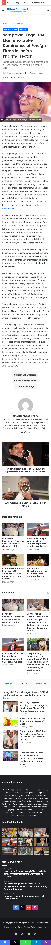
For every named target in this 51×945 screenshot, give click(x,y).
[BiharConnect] (18, 9)
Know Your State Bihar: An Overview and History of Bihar (32, 721)
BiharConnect (43, 923)
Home (7, 23)
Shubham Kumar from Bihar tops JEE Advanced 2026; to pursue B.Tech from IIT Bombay (13, 573)
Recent (24, 683)
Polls (20, 927)
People (23, 29)
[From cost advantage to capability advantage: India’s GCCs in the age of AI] (41, 842)
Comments (41, 683)
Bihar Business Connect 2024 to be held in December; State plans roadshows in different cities (31, 758)
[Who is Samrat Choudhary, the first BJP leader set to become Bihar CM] (38, 560)
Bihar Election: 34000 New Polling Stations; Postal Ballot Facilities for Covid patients (33, 735)
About (13, 927)
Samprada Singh (26, 386)
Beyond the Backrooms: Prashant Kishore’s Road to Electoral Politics (13, 542)
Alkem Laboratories (25, 375)
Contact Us (42, 927)
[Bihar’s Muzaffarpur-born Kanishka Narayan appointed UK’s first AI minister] (38, 529)
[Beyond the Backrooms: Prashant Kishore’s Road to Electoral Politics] (13, 529)
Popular (8, 683)
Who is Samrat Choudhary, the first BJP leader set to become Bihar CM (37, 572)
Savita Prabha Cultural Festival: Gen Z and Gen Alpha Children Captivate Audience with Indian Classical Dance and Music (37, 622)
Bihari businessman (25, 380)
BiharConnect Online (14, 73)
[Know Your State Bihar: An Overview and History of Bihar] (10, 722)
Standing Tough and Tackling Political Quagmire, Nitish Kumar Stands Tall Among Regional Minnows (34, 706)
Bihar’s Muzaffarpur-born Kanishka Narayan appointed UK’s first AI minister (37, 542)
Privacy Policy (29, 927)
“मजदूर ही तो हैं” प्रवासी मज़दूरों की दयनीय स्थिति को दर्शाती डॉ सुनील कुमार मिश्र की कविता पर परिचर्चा (25, 694)
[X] (29, 432)
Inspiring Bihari (18, 23)
